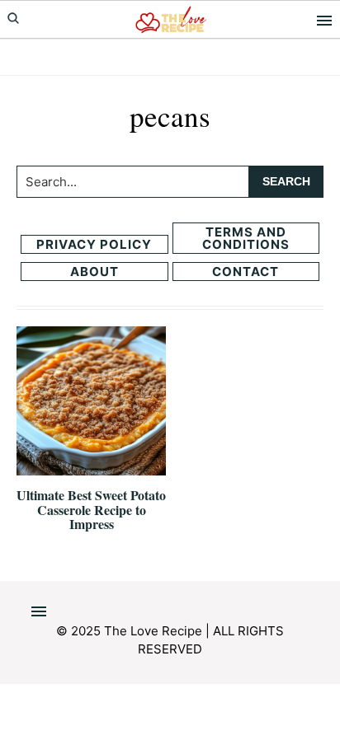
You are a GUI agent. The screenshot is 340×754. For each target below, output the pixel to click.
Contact (245, 271)
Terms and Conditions (246, 238)
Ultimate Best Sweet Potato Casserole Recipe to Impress (91, 509)
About (94, 271)
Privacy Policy (94, 244)
